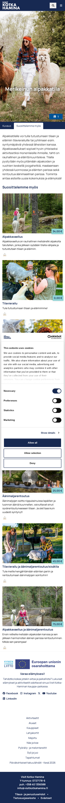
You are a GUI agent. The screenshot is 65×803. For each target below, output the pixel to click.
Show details (48, 432)
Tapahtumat (32, 757)
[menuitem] (53, 5)
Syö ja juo (32, 752)
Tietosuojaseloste (24, 798)
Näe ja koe (32, 742)
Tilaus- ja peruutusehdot (30, 794)
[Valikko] (61, 5)
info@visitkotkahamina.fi (32, 788)
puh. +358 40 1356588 (32, 784)
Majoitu (32, 738)
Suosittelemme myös (28, 126)
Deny (32, 463)
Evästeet (46, 798)
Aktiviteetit (32, 718)
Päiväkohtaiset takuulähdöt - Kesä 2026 (33, 762)
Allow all (32, 442)
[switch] (56, 400)
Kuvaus (7, 126)
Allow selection (32, 453)
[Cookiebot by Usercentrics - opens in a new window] (47, 337)
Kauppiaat (32, 728)
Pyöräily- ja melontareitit (32, 748)
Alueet (32, 723)
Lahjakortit (32, 733)
